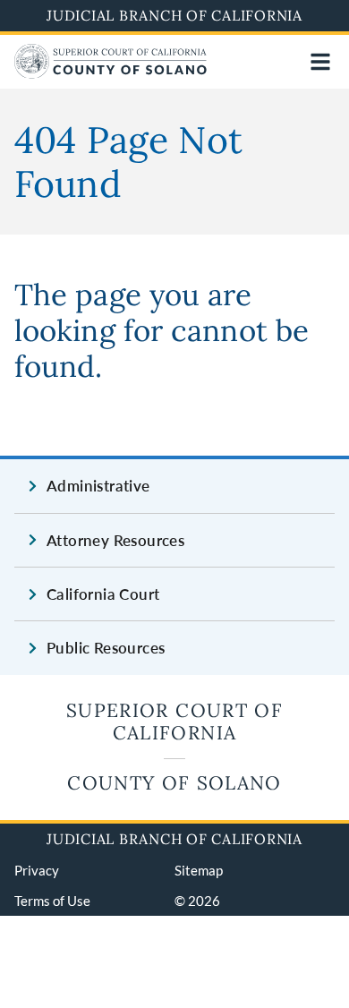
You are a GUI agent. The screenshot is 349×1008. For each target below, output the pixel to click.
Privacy (36, 870)
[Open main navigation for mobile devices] (320, 61)
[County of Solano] (110, 72)
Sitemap (198, 870)
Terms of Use (52, 901)
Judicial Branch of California (174, 15)
